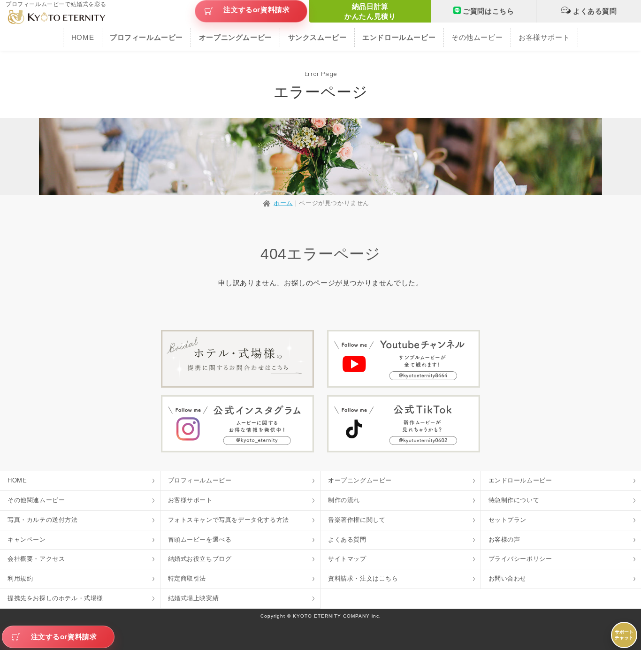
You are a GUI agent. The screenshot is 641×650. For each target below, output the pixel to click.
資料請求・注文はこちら (363, 578)
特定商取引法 (187, 578)
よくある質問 (595, 11)
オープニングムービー (360, 480)
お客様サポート (544, 37)
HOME (82, 37)
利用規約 (20, 578)
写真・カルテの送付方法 (43, 519)
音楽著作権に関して (356, 519)
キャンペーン (27, 539)
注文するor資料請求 (256, 10)
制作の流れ (344, 500)
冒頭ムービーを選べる (200, 539)
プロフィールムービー (200, 480)
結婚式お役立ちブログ (200, 558)
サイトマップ (347, 558)
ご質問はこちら (488, 11)
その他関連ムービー (36, 500)
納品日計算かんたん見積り (370, 11)
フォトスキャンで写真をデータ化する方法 (228, 519)
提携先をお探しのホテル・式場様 (55, 598)
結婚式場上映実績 (193, 598)
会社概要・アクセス (36, 558)
